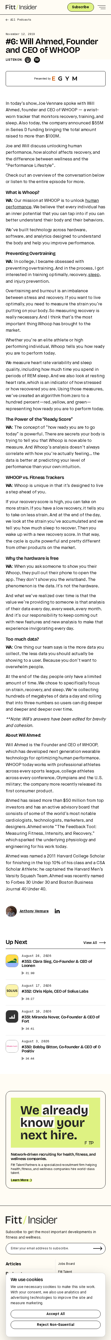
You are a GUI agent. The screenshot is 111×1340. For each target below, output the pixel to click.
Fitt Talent (65, 1272)
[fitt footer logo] (31, 1220)
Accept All (55, 1314)
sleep (94, 275)
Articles (13, 1264)
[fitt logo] (21, 7)
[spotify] (37, 60)
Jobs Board (66, 1264)
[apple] (28, 60)
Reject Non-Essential (55, 1325)
